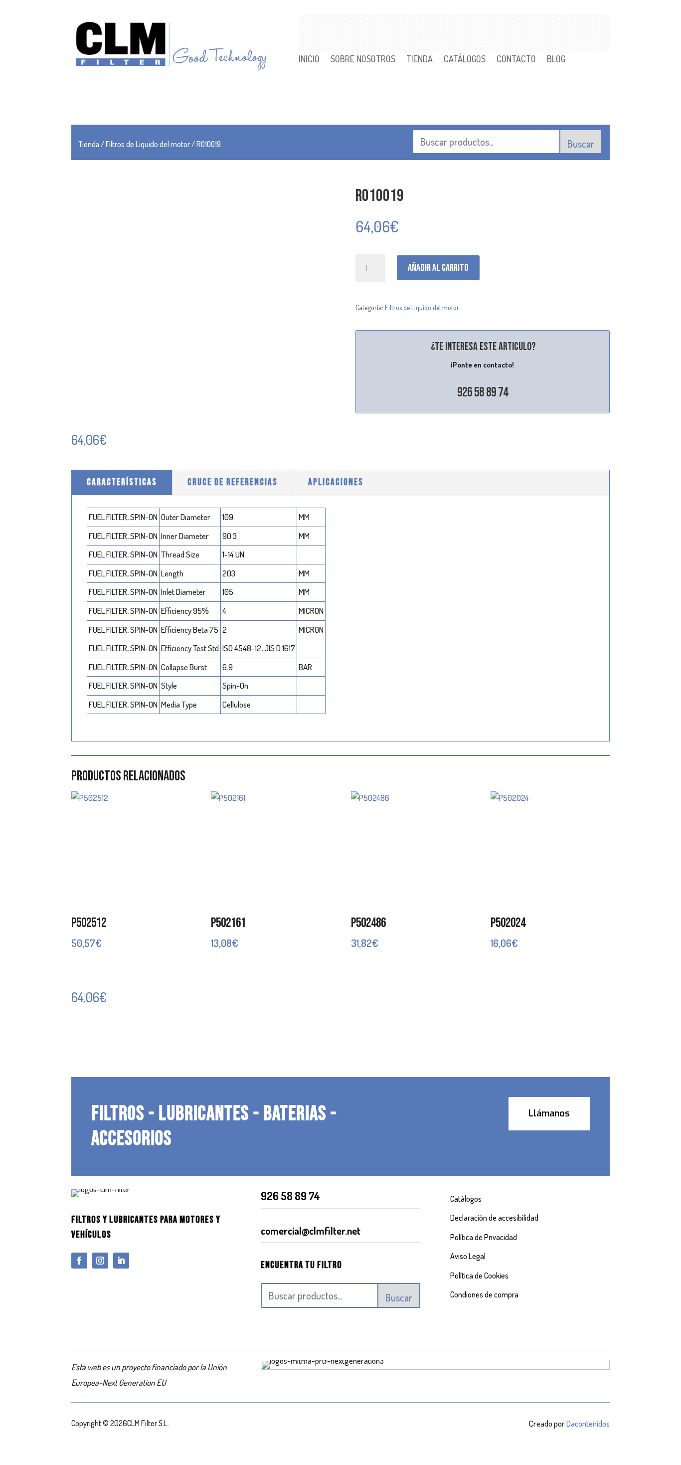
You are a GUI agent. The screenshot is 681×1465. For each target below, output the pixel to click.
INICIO (309, 59)
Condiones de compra (484, 1294)
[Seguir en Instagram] (100, 1261)
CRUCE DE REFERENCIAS (232, 482)
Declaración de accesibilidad (494, 1218)
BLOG (556, 59)
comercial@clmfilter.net (310, 1230)
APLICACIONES (335, 482)
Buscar (580, 143)
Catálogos (466, 1199)
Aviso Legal (468, 1256)
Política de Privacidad (483, 1237)
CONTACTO (516, 59)
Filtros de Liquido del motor (148, 144)
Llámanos (549, 1113)
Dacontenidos (588, 1423)
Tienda (89, 144)
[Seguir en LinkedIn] (121, 1261)
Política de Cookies (479, 1276)
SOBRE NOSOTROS (363, 59)
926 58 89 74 (482, 392)
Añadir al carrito (438, 268)
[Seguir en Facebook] (79, 1261)
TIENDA (419, 59)
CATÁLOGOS (465, 59)
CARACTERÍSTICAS (122, 482)
